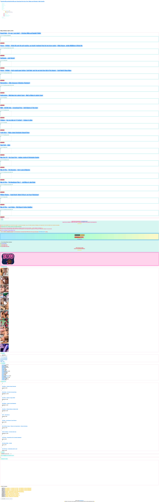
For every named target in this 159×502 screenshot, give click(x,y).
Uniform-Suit (11, 172)
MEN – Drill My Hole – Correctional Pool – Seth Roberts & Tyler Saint (19, 108)
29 (1, 360)
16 (2, 358)
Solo (2, 16)
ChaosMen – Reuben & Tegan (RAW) (8, 397)
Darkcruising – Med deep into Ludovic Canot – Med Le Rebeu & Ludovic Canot (21, 95)
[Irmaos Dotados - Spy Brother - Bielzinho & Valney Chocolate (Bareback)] (4, 309)
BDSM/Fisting (3, 5)
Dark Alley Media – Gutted (7, 443)
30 (2, 360)
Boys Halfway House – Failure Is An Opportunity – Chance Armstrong (14, 426)
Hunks (2, 7)
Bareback (3, 4)
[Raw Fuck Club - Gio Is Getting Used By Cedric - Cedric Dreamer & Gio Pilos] (4, 343)
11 (4, 357)
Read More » (2, 43)
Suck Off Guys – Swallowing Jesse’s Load (9, 448)
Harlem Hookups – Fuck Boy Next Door (9, 431)
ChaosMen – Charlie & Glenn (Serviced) (9, 386)
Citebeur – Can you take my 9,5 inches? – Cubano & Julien (16, 120)
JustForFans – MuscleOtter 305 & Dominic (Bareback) (11, 437)
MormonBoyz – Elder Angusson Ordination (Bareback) (15, 83)
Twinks (3, 17)
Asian (3, 365)
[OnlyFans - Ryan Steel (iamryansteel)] (4, 275)
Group (3, 370)
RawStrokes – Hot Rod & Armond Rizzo (9, 392)
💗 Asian (5, 13)
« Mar (1, 361)
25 (4, 359)
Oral (2, 9)
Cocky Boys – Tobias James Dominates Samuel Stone (14, 132)
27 (6, 359)
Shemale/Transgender (5, 375)
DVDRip (3, 6)
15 (1, 358)
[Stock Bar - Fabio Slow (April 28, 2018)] (4, 326)
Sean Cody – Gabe (5, 145)
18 (4, 358)
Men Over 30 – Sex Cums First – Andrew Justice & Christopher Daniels (19, 157)
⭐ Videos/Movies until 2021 (9, 12)
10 (3, 357)
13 (6, 357)
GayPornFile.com (81, 500)
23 (2, 359)
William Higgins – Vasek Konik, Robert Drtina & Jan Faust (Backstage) (19, 195)
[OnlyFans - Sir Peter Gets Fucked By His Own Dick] (4, 292)
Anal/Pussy (3, 3)
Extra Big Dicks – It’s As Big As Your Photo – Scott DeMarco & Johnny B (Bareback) (18, 488)
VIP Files (3, 379)
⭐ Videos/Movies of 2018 (8, 11)
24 (3, 359)
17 (3, 358)
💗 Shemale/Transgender (7, 15)
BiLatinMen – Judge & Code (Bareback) (9, 403)
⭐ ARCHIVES (2, 453)
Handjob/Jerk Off (4, 371)
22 (1, 359)
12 (5, 357)
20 (6, 358)
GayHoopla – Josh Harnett (7, 58)
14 (0, 358)
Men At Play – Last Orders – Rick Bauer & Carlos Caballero (16, 207)
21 (0, 359)
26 (5, 359)
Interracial (3, 372)
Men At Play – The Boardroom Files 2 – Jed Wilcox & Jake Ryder (17, 182)
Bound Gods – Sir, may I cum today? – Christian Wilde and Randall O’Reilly (20, 33)
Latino (3, 8)
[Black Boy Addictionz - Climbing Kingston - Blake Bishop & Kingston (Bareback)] (4, 284)
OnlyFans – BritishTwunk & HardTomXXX (11, 492)
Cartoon (3, 368)
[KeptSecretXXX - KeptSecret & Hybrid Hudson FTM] (4, 351)
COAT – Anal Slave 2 (6, 414)
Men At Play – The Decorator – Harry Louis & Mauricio (15, 170)
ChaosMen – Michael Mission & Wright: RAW (10, 409)
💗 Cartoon (5, 14)
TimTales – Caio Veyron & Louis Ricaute (9, 420)
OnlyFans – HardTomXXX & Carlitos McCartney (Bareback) (14, 491)
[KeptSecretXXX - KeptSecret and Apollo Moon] (4, 301)
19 (5, 358)
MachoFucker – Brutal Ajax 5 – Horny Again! (12, 493)
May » (4, 361)
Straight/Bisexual (4, 377)
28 (0, 360)
